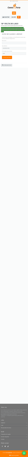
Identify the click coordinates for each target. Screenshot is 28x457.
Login (2, 425)
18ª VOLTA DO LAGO (9, 24)
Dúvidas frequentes (5, 436)
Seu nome (4, 40)
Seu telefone (4, 45)
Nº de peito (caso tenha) (7, 51)
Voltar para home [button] (7, 65)
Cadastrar (3, 422)
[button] (6, 17)
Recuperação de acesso (6, 427)
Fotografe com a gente (5, 434)
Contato (2, 439)
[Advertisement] (14, 82)
